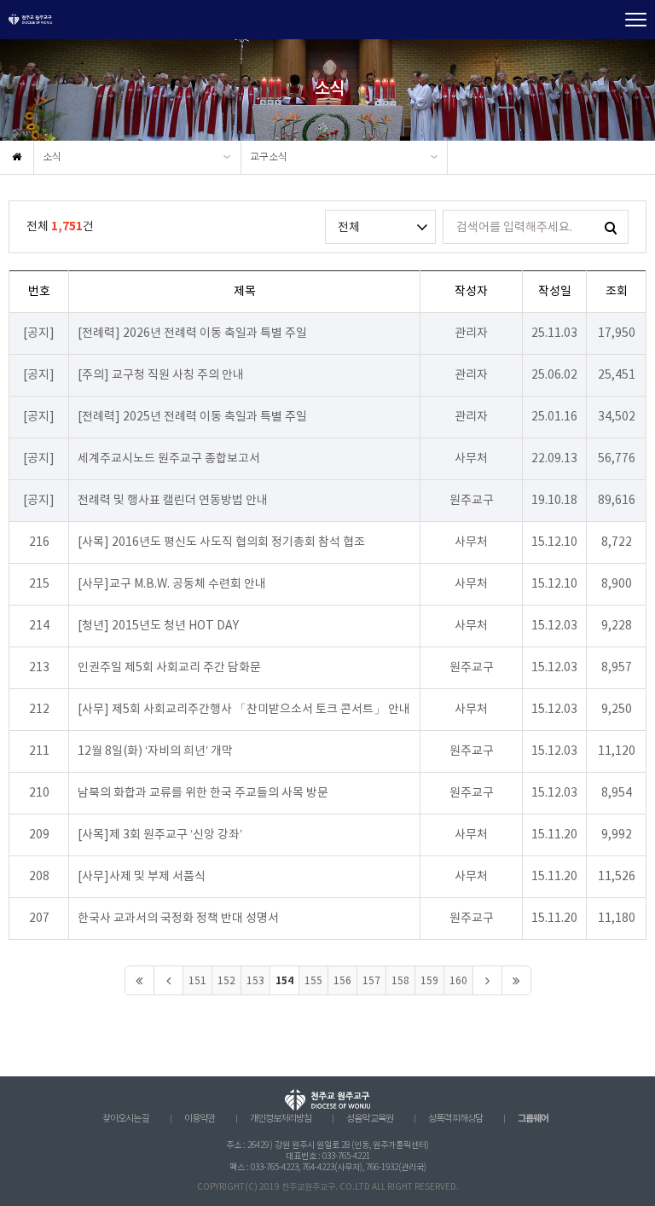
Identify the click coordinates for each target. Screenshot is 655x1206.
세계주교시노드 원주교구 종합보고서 (169, 459)
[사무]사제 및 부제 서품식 (142, 877)
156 (342, 981)
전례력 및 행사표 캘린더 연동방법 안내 (173, 500)
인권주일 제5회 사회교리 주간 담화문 (169, 668)
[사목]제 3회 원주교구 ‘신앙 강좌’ (160, 835)
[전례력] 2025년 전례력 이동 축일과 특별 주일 (192, 417)
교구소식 (268, 157)
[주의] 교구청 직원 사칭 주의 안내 (161, 375)
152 (226, 981)
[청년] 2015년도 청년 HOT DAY (158, 626)
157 (371, 981)
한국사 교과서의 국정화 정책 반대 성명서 (178, 918)
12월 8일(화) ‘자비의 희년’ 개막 (155, 751)
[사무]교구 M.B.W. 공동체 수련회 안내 (172, 584)
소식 (52, 157)
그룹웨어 (533, 1118)
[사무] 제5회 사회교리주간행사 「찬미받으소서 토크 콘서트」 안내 (244, 709)
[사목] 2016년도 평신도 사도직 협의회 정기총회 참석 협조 (221, 542)
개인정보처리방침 (280, 1119)
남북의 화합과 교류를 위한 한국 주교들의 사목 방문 (203, 793)
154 (284, 981)
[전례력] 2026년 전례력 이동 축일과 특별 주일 (192, 333)
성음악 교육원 (369, 1119)
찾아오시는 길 (125, 1119)
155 (313, 981)
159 (429, 981)
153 (255, 981)
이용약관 (199, 1119)
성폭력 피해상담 (455, 1119)
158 (400, 981)
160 (458, 981)
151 (197, 981)
